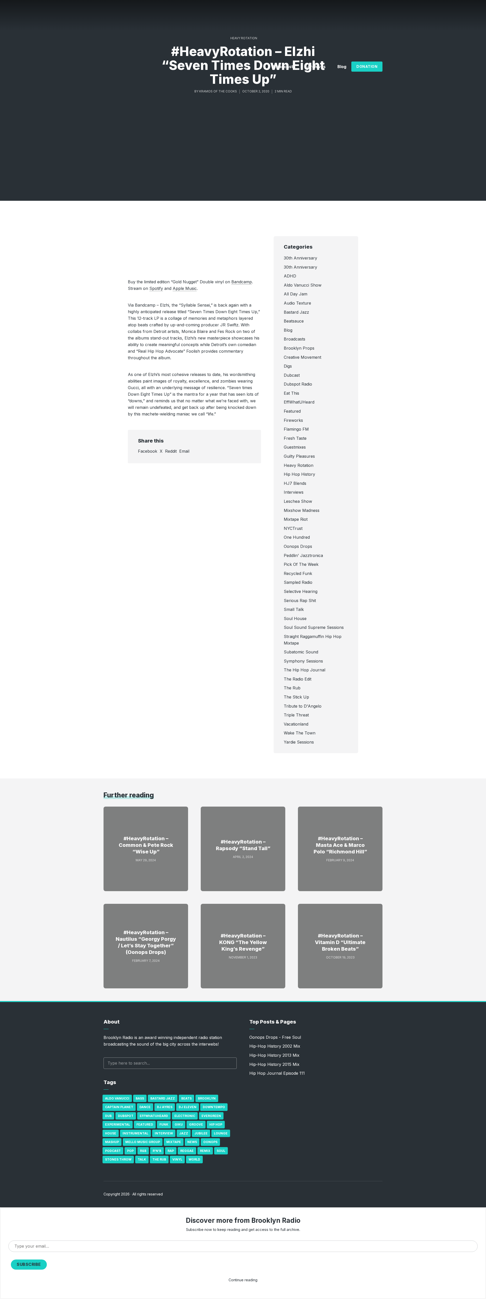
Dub (108, 1116)
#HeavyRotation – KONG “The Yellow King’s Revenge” (243, 942)
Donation (366, 66)
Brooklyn (207, 1098)
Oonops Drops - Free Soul (275, 1037)
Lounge (221, 1133)
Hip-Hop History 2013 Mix (274, 1055)
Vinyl (177, 1159)
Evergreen (211, 1116)
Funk (163, 1124)
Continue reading (243, 1280)
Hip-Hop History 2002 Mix (274, 1046)
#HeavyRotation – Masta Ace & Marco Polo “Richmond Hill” (340, 845)
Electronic (184, 1116)
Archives (316, 66)
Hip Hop (215, 1124)
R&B (143, 1151)
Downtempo (214, 1107)
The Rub (159, 1159)
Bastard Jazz (162, 1098)
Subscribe (29, 1264)
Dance (145, 1107)
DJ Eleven (187, 1107)
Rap (171, 1151)
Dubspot (125, 1116)
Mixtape (173, 1142)
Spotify (156, 288)
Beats (186, 1098)
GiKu (179, 1124)
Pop (130, 1151)
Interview (164, 1133)
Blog (341, 66)
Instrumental (135, 1133)
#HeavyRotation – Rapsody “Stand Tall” (243, 845)
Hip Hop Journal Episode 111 (277, 1073)
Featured (144, 1124)
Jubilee (201, 1133)
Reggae (187, 1151)
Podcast (113, 1151)
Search (230, 1063)
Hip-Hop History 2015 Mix (274, 1064)
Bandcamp (241, 281)
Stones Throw (118, 1159)
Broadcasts (283, 66)
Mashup (112, 1142)
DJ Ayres (164, 1107)
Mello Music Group (142, 1142)
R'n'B (157, 1151)
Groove (196, 1124)
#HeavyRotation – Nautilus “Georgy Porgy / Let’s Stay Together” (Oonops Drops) (146, 942)
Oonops (210, 1142)
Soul (221, 1151)
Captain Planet (119, 1107)
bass (140, 1098)
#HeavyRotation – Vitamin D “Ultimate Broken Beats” (340, 942)
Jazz (183, 1133)
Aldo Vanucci (117, 1098)
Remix (205, 1151)
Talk (142, 1159)
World (194, 1159)
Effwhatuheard (154, 1116)
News (192, 1142)
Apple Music (185, 288)
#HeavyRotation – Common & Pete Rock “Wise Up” (146, 845)
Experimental (117, 1124)
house (110, 1133)
